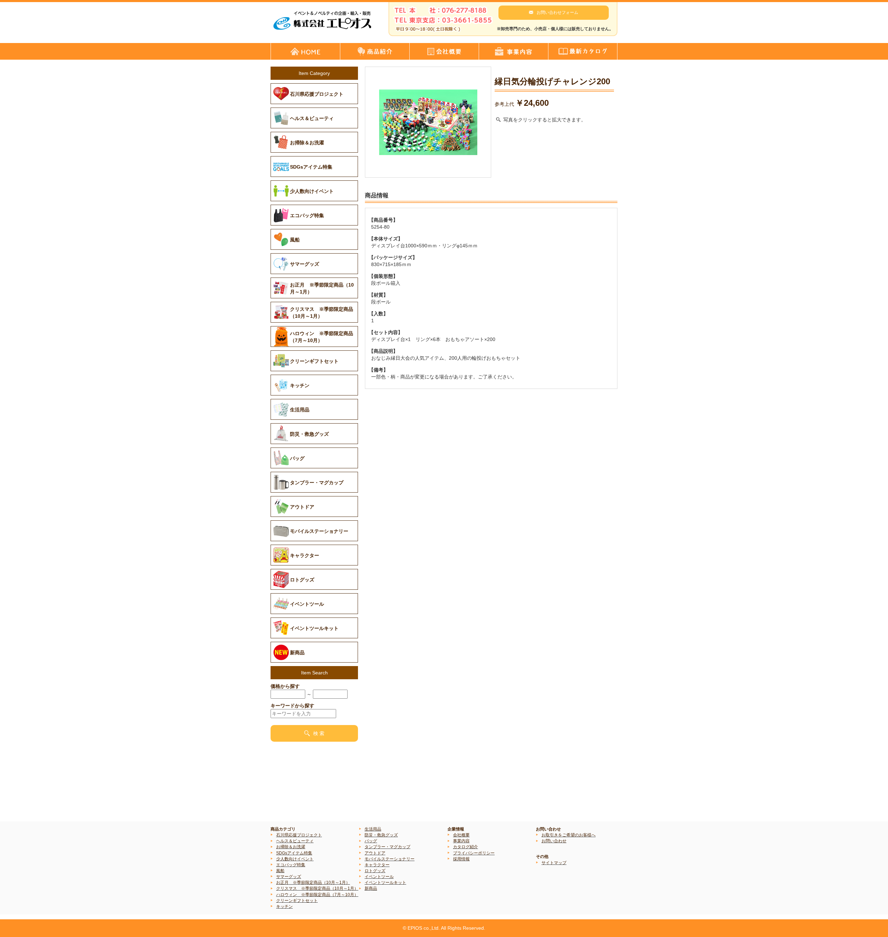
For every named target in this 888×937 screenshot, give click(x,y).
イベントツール (379, 876)
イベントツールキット (385, 882)
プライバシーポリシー (474, 853)
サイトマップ (553, 862)
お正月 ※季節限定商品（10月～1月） (313, 882)
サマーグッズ (288, 876)
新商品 (371, 888)
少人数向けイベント (295, 859)
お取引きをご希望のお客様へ (568, 835)
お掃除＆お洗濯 (290, 846)
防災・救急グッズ (381, 835)
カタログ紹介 (465, 846)
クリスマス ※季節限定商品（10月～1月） (317, 888)
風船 (280, 870)
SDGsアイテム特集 (294, 853)
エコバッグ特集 (290, 864)
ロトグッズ (375, 870)
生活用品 (373, 829)
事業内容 (461, 840)
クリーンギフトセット (297, 900)
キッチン (284, 906)
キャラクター (377, 864)
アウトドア (375, 853)
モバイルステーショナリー (390, 859)
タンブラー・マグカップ (387, 846)
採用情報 (461, 859)
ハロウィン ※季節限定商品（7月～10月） (317, 894)
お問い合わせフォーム (557, 12)
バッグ (371, 840)
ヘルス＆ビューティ (295, 840)
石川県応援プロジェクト (299, 835)
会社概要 (461, 835)
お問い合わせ (553, 840)
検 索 (318, 733)
